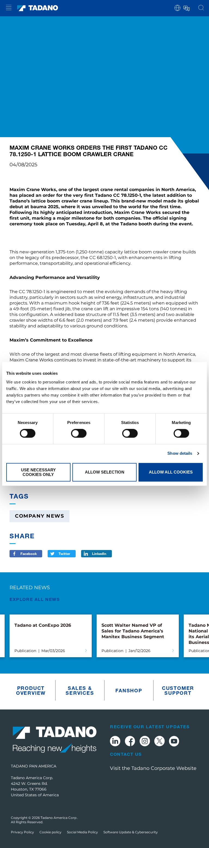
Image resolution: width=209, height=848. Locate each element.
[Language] (186, 7)
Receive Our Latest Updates (150, 726)
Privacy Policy (22, 832)
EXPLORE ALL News (35, 599)
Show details (179, 453)
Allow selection (104, 472)
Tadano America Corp (59, 818)
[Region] (177, 7)
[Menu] (8, 8)
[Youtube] (174, 742)
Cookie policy (50, 832)
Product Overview (31, 690)
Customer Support (178, 690)
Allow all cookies (171, 472)
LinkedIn (99, 553)
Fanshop (128, 690)
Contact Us (126, 754)
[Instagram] (145, 742)
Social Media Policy (82, 832)
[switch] (79, 433)
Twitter (64, 553)
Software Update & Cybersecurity (130, 832)
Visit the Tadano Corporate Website (153, 768)
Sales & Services (80, 690)
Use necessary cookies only (38, 472)
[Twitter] (159, 742)
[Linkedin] (115, 742)
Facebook (28, 553)
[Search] (201, 8)
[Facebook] (130, 742)
